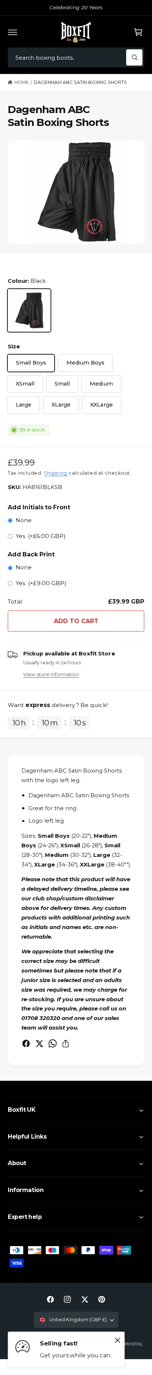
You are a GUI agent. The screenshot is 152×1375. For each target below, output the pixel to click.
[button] (12, 32)
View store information (51, 674)
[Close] (117, 1340)
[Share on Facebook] (26, 1043)
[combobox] (76, 58)
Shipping (55, 473)
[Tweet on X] (39, 1043)
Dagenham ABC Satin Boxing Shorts (80, 82)
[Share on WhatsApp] (52, 1043)
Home (21, 82)
